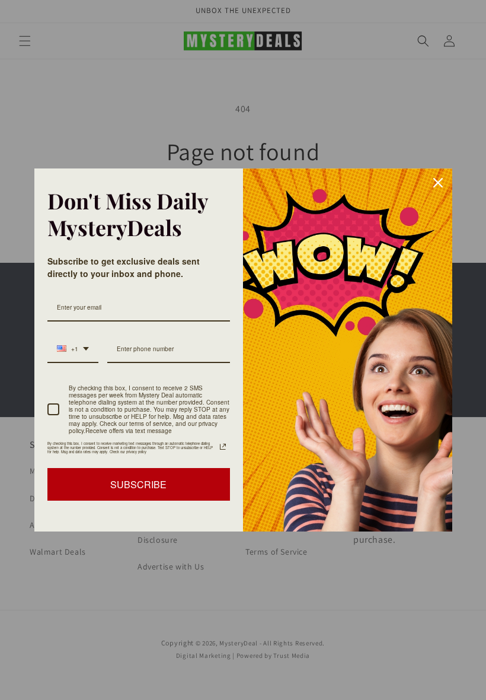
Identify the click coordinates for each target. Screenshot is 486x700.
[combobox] (72, 349)
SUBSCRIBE (138, 484)
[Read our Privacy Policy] (223, 447)
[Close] (438, 182)
